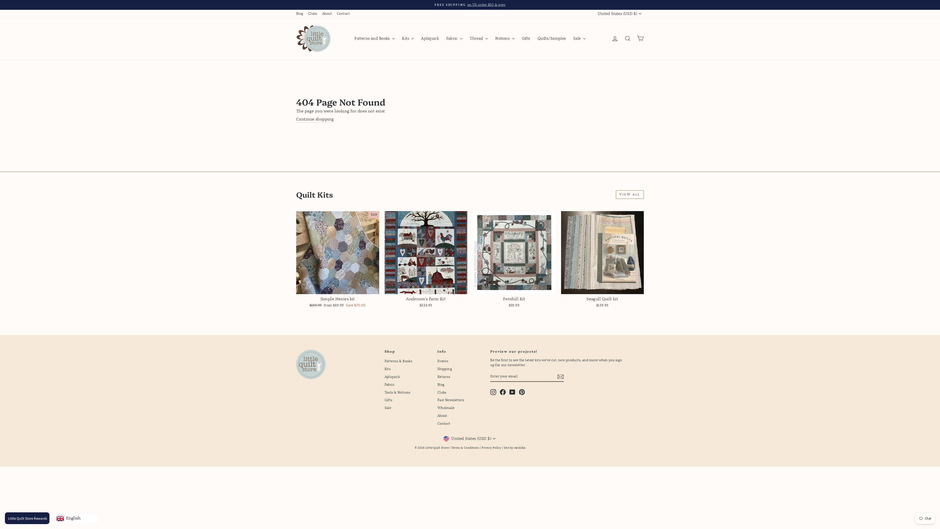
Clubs (312, 14)
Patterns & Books (398, 361)
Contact (343, 14)
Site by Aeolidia (515, 447)
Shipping (444, 369)
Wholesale (446, 408)
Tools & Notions (398, 393)
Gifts (526, 38)
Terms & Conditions (465, 447)
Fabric (452, 38)
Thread (477, 38)
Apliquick (430, 38)
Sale (577, 38)
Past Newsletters (450, 400)
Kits (406, 38)
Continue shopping (315, 119)
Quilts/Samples (552, 38)
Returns (443, 377)
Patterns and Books (372, 38)
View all (630, 194)
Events (442, 361)
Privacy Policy (491, 447)
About (327, 14)
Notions (503, 38)
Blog (299, 14)
